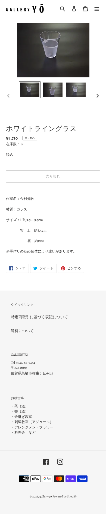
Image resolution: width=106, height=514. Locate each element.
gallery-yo (45, 496)
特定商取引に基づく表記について (39, 317)
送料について (22, 330)
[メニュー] (96, 8)
